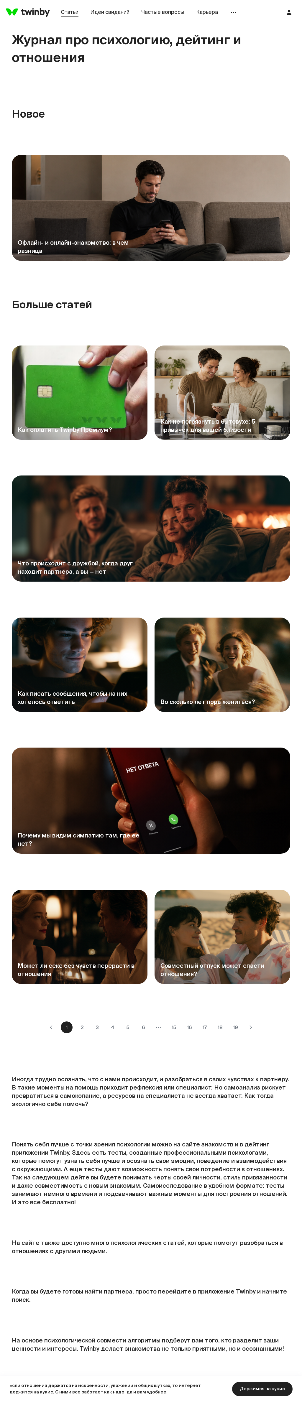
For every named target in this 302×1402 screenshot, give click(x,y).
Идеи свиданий (109, 12)
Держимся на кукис (262, 1389)
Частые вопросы (162, 12)
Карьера (207, 12)
